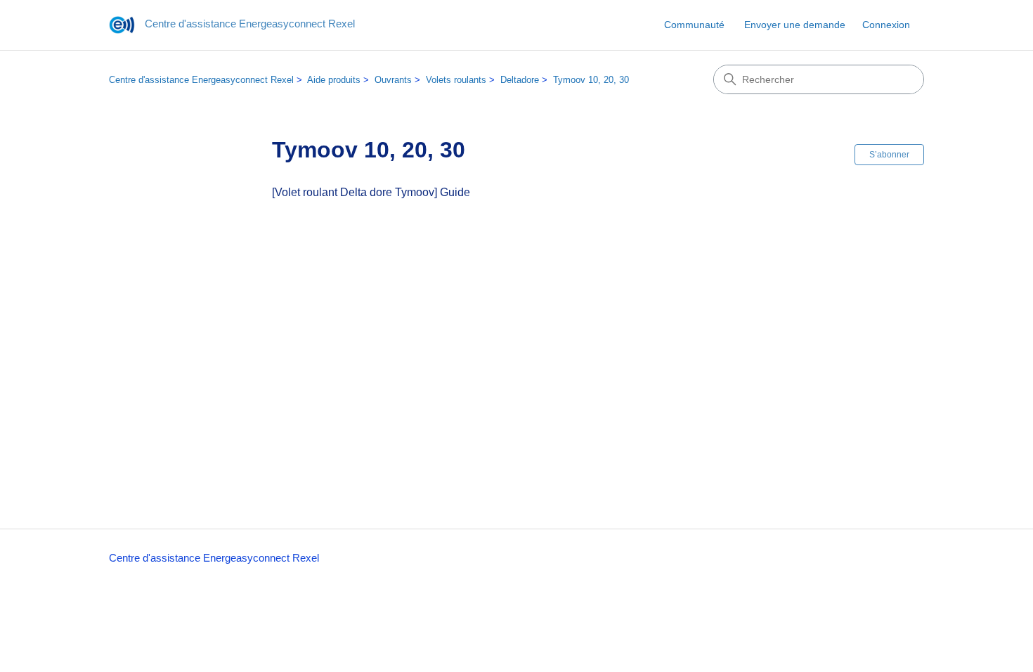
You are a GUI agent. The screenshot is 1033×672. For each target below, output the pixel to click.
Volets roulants (456, 80)
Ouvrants (393, 80)
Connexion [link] (886, 24)
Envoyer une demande (794, 24)
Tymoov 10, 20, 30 (591, 80)
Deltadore (519, 80)
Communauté (694, 24)
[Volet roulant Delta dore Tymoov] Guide (371, 192)
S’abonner (889, 155)
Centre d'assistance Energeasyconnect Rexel (201, 80)
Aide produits (333, 80)
